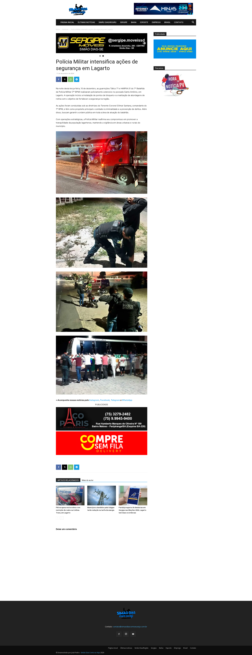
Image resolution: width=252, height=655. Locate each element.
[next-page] (61, 518)
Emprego (156, 22)
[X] (64, 79)
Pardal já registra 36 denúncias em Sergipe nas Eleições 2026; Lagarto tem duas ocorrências (132, 510)
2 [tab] (103, 56)
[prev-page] (57, 518)
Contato (178, 22)
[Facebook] (58, 79)
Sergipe (123, 22)
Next (144, 43)
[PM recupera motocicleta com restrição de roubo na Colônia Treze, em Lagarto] (70, 495)
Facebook (105, 400)
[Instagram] (126, 634)
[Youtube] (133, 634)
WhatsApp (127, 400)
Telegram (115, 400)
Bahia (133, 22)
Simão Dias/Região (107, 22)
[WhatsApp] (70, 79)
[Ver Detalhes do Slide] (101, 43)
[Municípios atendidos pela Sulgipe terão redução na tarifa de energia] (101, 495)
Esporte (144, 22)
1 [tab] (100, 56)
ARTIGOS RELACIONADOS (68, 480)
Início (58, 29)
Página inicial (67, 22)
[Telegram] (76, 79)
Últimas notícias (86, 22)
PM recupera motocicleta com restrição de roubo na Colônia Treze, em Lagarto (68, 510)
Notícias (65, 29)
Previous (59, 43)
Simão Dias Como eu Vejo (90, 652)
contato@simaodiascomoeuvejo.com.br (130, 626)
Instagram (94, 400)
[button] (193, 22)
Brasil (167, 22)
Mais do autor (87, 480)
